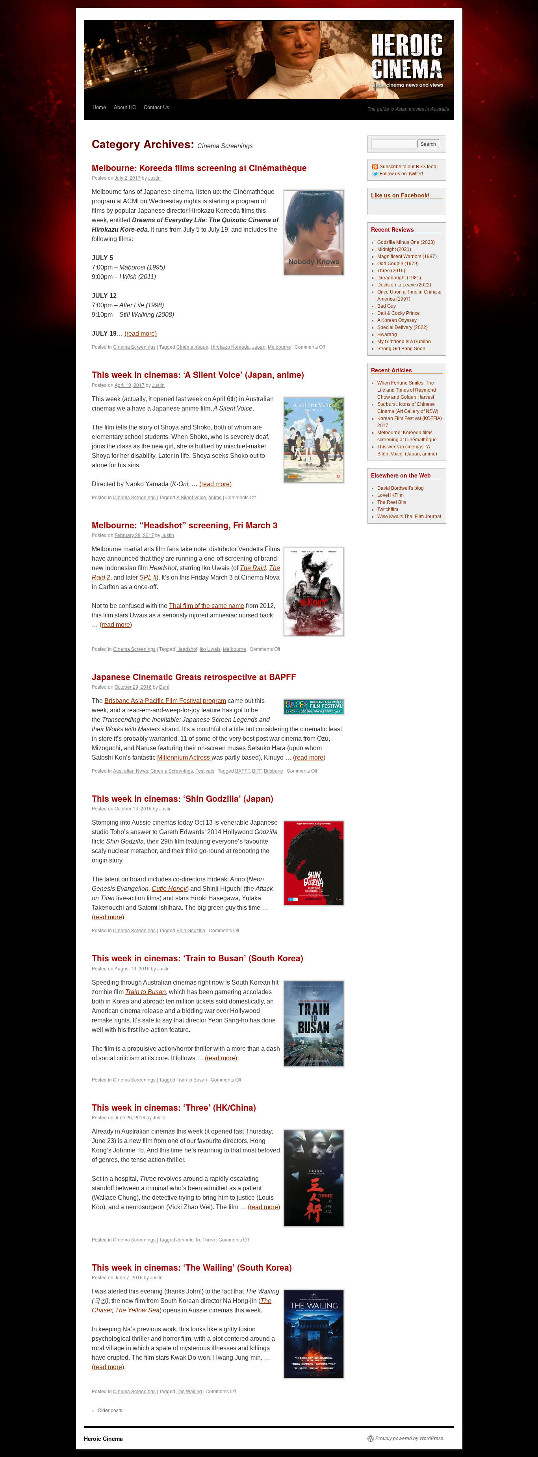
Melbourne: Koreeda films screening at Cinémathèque (199, 167)
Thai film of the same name (206, 605)
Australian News (130, 770)
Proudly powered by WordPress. (409, 1438)
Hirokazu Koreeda (230, 346)
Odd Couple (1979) (398, 263)
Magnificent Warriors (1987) (407, 256)
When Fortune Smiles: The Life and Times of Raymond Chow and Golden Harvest (406, 390)
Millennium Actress (184, 757)
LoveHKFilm (390, 495)
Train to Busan (145, 992)
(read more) (140, 333)
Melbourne (279, 346)
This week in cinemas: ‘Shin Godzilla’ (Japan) (182, 798)
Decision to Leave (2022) (404, 285)
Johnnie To (188, 1239)
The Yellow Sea (137, 1310)
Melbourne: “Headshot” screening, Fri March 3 (185, 525)
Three (208, 1239)
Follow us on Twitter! (401, 174)
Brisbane (273, 770)
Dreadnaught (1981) (399, 278)
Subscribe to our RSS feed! (409, 166)
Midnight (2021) (394, 249)
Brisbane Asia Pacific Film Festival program (165, 700)
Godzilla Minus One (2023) (406, 242)
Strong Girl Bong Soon (401, 348)
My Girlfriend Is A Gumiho (404, 341)
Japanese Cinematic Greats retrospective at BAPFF (194, 676)
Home (99, 107)
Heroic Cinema (103, 1438)
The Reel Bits (391, 502)
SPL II (147, 577)
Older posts (107, 1410)
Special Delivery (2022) (402, 327)
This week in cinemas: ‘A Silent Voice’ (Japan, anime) (198, 374)
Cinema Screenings (134, 346)
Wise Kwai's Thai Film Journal (409, 516)
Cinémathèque (192, 346)
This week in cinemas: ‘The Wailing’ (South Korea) (192, 1267)
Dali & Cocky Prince (398, 313)
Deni (164, 686)
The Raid (253, 568)
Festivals (204, 770)
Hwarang (387, 334)
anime (215, 497)
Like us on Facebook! (400, 195)
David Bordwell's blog (400, 488)
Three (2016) (391, 270)
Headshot (186, 648)
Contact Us (156, 107)
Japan (258, 346)
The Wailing (189, 1391)
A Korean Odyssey (397, 320)
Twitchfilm (387, 509)
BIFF (257, 770)
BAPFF (242, 770)
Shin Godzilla (190, 930)
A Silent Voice (191, 497)
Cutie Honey (169, 888)
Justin (154, 177)
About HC (125, 107)
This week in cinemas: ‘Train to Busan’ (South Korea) (197, 958)
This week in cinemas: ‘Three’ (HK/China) (174, 1107)
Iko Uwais (210, 648)
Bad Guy (386, 306)
